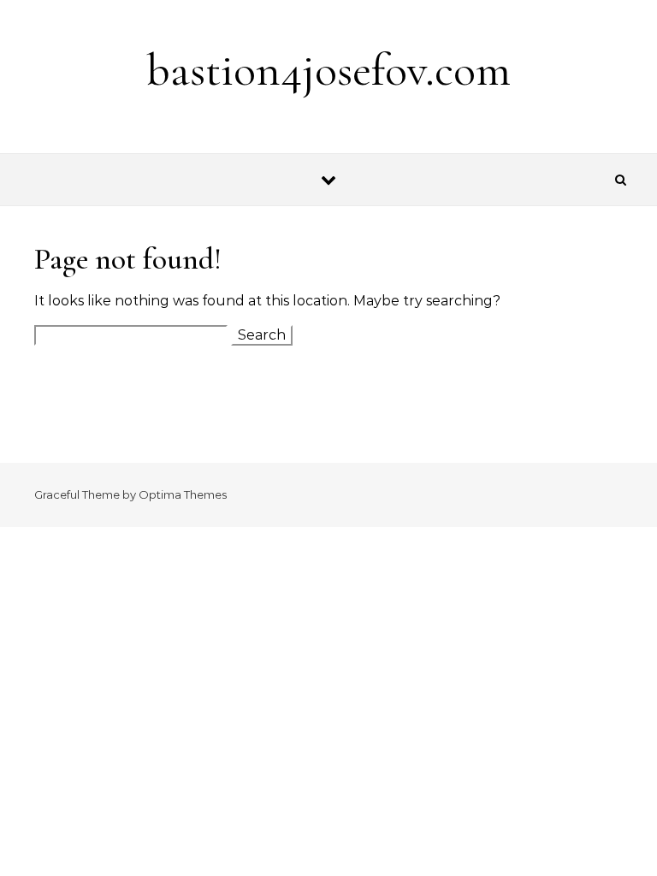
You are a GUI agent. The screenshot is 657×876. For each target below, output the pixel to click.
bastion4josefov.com (328, 70)
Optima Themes (183, 494)
